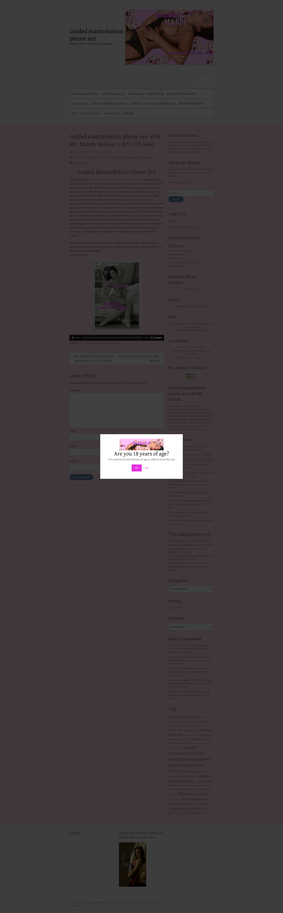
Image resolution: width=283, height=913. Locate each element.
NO (147, 467)
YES (137, 467)
